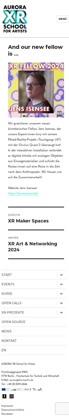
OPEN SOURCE (13, 322)
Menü (63, 18)
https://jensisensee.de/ (23, 193)
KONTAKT (9, 341)
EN (4, 350)
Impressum (7, 405)
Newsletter (7, 413)
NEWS (7, 331)
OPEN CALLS (11, 303)
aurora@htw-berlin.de (21, 380)
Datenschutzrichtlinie (12, 409)
